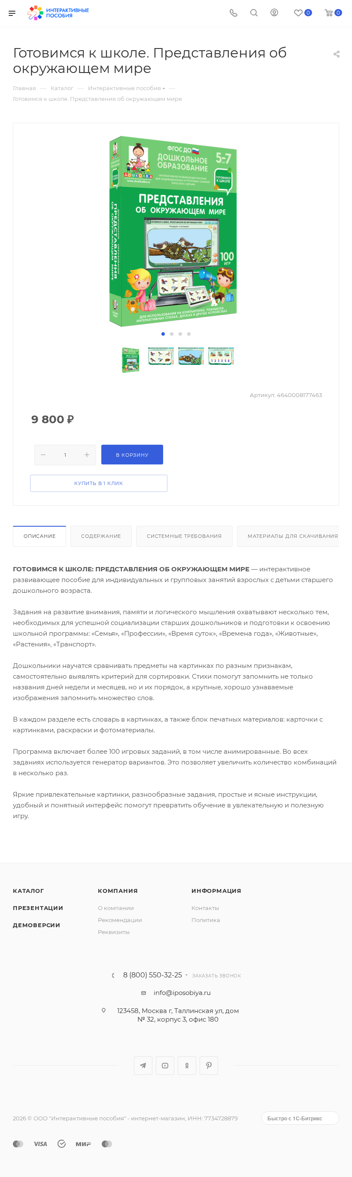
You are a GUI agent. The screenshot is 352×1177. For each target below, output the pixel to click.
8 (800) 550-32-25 (152, 975)
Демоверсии (37, 925)
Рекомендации (120, 919)
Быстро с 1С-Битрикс (294, 1118)
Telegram (143, 1065)
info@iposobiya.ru (182, 993)
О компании (116, 907)
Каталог (28, 890)
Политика (205, 919)
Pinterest (209, 1065)
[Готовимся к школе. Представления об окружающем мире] (176, 231)
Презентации (38, 907)
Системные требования (184, 536)
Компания (118, 890)
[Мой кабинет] (274, 13)
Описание (39, 536)
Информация (216, 890)
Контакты (205, 907)
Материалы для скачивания (293, 536)
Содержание (101, 536)
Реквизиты (114, 931)
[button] (163, 334)
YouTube (165, 1065)
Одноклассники (187, 1065)
